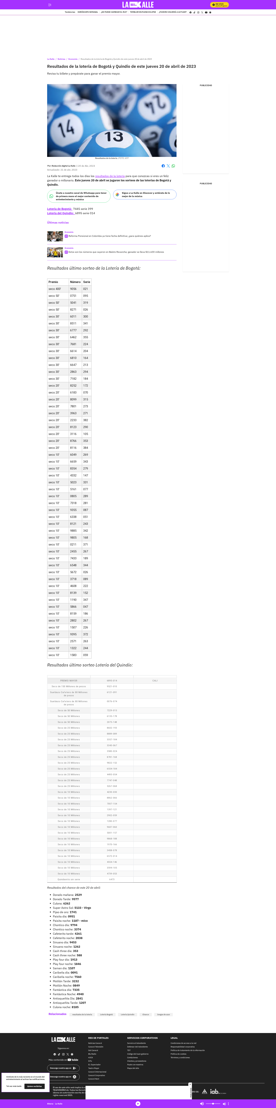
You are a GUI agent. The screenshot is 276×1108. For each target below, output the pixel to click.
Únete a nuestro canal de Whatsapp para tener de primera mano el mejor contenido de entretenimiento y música (81, 196)
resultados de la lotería (110, 176)
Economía (72, 59)
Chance (145, 1014)
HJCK (90, 1057)
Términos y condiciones (180, 1057)
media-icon (138, 1103)
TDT (129, 1050)
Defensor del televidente (137, 1047)
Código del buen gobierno (137, 1054)
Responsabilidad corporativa (183, 1047)
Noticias (61, 59)
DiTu (90, 1061)
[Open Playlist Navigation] (228, 1103)
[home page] (138, 5)
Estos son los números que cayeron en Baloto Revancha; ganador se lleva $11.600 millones (116, 251)
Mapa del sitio (133, 1068)
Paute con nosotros (135, 1065)
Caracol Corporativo (96, 1075)
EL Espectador (94, 1065)
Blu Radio (92, 1054)
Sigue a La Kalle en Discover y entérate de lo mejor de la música (146, 194)
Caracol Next (93, 1079)
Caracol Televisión (95, 1047)
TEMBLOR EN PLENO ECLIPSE (143, 12)
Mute (202, 1103)
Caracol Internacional (97, 1072)
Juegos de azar (163, 1014)
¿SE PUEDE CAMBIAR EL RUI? (114, 12)
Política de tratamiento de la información (188, 1050)
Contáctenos (132, 1057)
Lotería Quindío (127, 1014)
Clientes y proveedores (136, 1061)
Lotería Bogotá (106, 1014)
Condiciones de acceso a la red (183, 1043)
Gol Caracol (93, 1050)
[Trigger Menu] (49, 4)
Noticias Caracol (95, 1043)
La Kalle (50, 59)
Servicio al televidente (136, 1043)
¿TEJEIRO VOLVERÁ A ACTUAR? (173, 12)
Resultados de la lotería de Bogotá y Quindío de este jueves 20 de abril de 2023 (116, 59)
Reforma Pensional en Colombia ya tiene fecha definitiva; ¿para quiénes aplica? (110, 235)
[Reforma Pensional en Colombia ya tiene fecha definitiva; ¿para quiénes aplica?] (55, 236)
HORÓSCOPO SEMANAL (88, 12)
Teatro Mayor (93, 1068)
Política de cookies (178, 1054)
